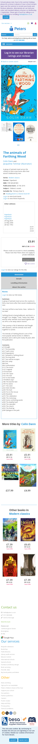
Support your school (7, 690)
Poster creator (5, 701)
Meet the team (5, 622)
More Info (23, 740)
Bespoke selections (7, 647)
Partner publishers (7, 696)
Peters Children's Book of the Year (12, 688)
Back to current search (10, 62)
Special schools (6, 662)
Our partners (5, 693)
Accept (13, 740)
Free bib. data (5, 670)
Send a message (8, 618)
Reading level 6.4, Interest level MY (18, 194)
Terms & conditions (7, 708)
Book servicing (5, 667)
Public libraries (5, 652)
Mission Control (6, 657)
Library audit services (8, 654)
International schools (8, 659)
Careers (3, 698)
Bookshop (4, 649)
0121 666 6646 (7, 615)
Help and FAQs (5, 703)
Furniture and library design (10, 665)
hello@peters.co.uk (25, 14)
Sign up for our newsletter (9, 685)
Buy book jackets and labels (10, 672)
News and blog (6, 683)
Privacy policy (5, 706)
